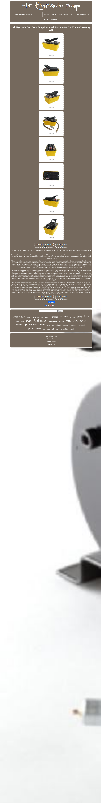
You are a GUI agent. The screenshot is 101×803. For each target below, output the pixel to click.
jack (30, 328)
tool (17, 321)
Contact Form (51, 339)
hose (79, 316)
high (57, 329)
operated (50, 329)
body (29, 320)
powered (36, 317)
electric (58, 325)
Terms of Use (51, 344)
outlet (22, 321)
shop (42, 317)
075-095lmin (73, 325)
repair (72, 329)
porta (48, 325)
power (83, 320)
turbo (44, 329)
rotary (29, 317)
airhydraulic (66, 325)
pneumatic (82, 325)
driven (38, 329)
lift (25, 324)
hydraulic (40, 320)
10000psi (33, 324)
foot (86, 316)
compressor (53, 321)
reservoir (19, 317)
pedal (19, 324)
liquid (53, 325)
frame (55, 317)
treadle (64, 329)
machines (72, 317)
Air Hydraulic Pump (51, 336)
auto (42, 324)
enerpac (72, 320)
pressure (47, 317)
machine (61, 321)
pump (64, 316)
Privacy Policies (51, 341)
